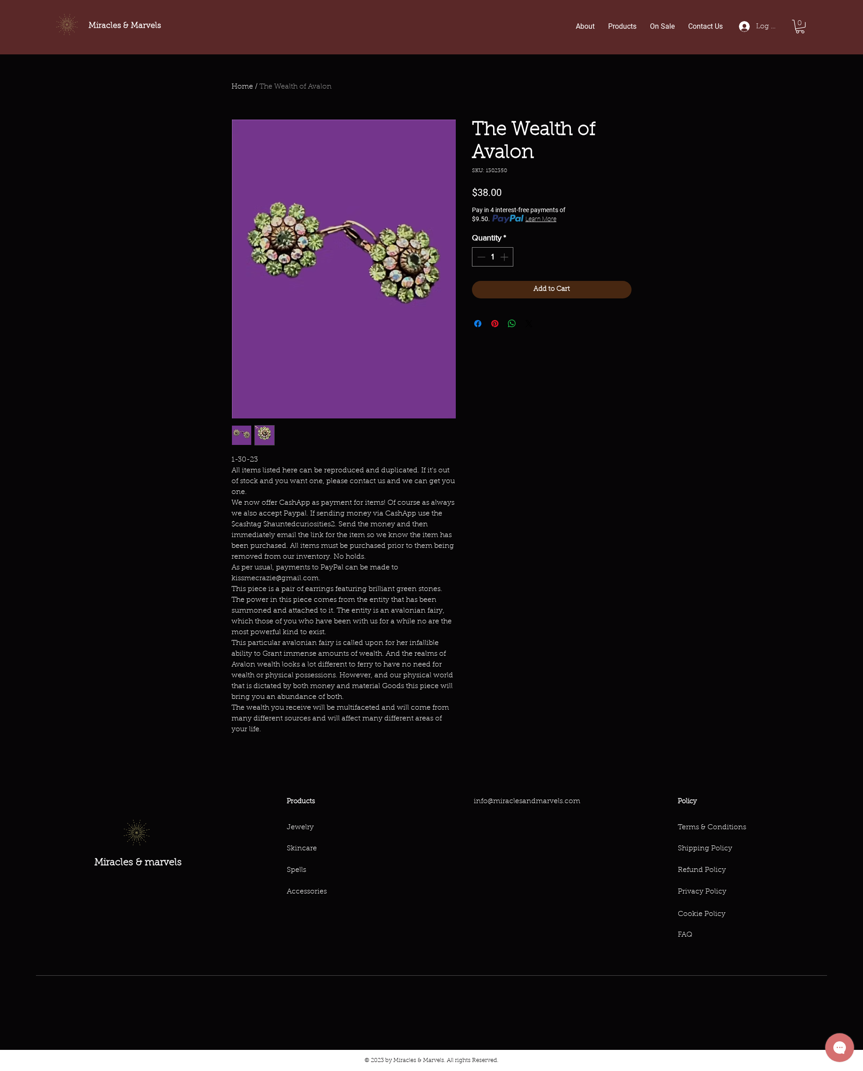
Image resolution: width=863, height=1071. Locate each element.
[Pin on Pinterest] (494, 323)
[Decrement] (480, 257)
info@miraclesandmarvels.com (527, 801)
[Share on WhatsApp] (512, 323)
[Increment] (505, 257)
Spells (296, 870)
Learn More (540, 218)
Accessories (307, 891)
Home (242, 86)
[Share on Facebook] (477, 323)
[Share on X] (529, 323)
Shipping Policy (705, 848)
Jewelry (300, 827)
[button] (800, 26)
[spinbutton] (492, 257)
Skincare (302, 848)
